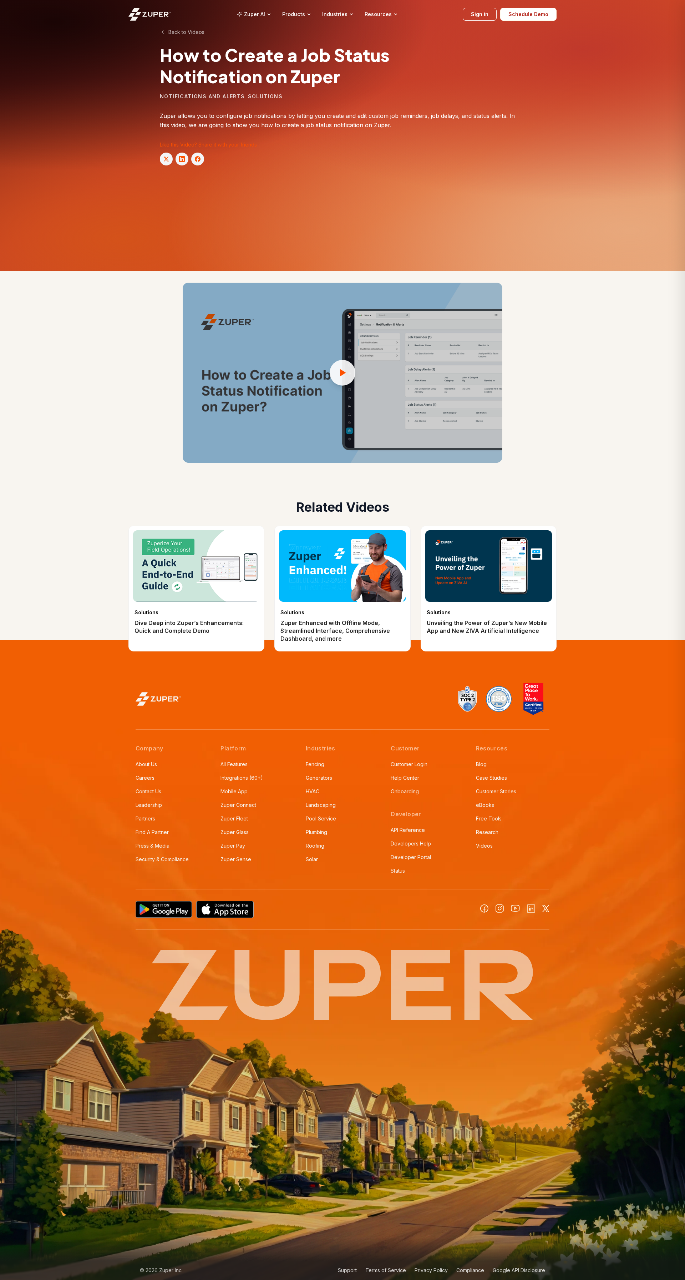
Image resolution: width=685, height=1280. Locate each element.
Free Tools (489, 818)
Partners (145, 818)
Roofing (315, 846)
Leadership (149, 805)
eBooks (485, 805)
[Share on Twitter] (166, 159)
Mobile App (234, 791)
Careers (145, 778)
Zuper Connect (238, 805)
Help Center (405, 778)
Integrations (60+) (241, 778)
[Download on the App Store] (225, 909)
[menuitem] (254, 14)
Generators (319, 778)
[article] (196, 588)
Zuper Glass (234, 832)
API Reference (408, 830)
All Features (234, 764)
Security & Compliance (162, 859)
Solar (312, 859)
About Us (146, 764)
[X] (545, 908)
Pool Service (321, 818)
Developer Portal (411, 857)
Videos (484, 846)
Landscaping (321, 805)
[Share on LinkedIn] (182, 159)
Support (347, 1270)
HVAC (312, 791)
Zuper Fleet (234, 818)
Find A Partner (152, 832)
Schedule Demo (528, 14)
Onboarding (405, 791)
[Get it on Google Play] (164, 909)
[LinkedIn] (531, 908)
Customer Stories (496, 791)
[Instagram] (500, 908)
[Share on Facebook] (197, 159)
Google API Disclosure (519, 1270)
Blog (481, 764)
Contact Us (148, 791)
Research (487, 832)
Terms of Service (385, 1270)
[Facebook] (484, 908)
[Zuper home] (149, 14)
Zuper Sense (235, 859)
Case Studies (491, 778)
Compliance (470, 1270)
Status (398, 871)
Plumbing (316, 832)
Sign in (479, 14)
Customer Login (409, 764)
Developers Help (411, 843)
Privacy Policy (431, 1270)
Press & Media (152, 846)
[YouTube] (515, 908)
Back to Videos (186, 32)
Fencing (315, 764)
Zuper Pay (232, 846)
